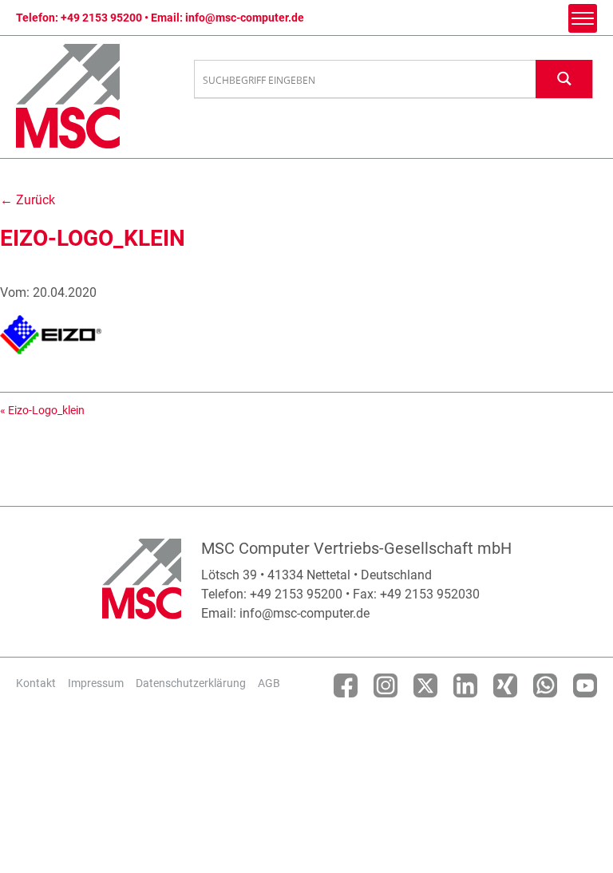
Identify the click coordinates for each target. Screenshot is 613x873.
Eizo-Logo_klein (46, 410)
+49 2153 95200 (101, 17)
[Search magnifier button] (564, 78)
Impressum (96, 683)
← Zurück (27, 199)
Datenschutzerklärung (191, 683)
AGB (269, 683)
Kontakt (36, 683)
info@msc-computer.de (244, 17)
